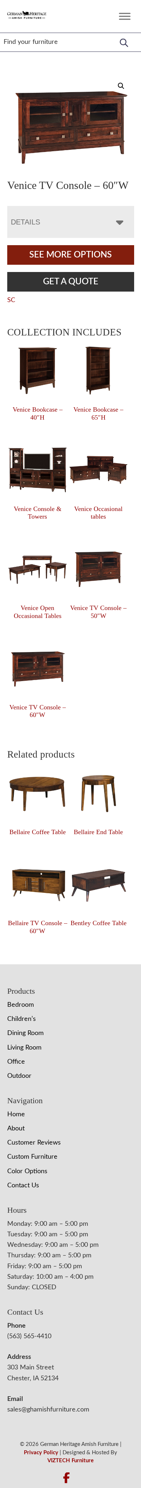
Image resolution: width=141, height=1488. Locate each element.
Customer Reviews (34, 1142)
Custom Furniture (32, 1157)
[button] (121, 85)
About (16, 1128)
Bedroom (20, 1005)
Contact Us (23, 1185)
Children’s (21, 1019)
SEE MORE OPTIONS (70, 255)
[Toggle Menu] (125, 16)
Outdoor (19, 1076)
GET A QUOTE (70, 281)
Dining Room (25, 1033)
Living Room (24, 1047)
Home (16, 1114)
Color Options (27, 1171)
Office (16, 1062)
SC (11, 300)
